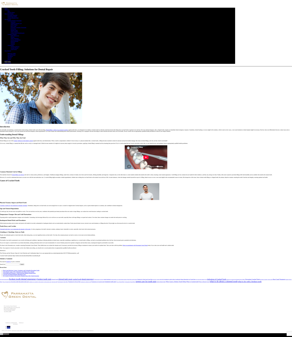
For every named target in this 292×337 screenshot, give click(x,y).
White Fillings (14, 24)
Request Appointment (11, 318)
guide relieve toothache (174, 279)
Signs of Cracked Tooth (7, 281)
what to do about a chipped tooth (224, 281)
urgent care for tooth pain (146, 281)
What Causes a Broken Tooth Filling (176, 281)
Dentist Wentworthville (30, 330)
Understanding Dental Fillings (130, 281)
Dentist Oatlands (17, 330)
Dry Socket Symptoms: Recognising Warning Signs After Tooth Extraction (21, 276)
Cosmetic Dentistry (12, 34)
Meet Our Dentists (9, 13)
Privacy (21, 322)
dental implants (107, 279)
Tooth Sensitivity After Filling (63, 281)
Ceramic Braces (14, 48)
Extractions (13, 29)
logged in (8, 261)
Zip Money (10, 56)
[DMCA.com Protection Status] (4, 334)
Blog (9, 11)
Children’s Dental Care (16, 23)
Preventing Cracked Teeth (252, 279)
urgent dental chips (161, 281)
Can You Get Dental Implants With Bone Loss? (14, 274)
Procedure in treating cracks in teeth (266, 279)
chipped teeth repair (65, 279)
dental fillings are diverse (18, 174)
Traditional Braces (15, 46)
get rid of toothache (164, 279)
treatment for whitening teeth (86, 281)
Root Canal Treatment (279, 279)
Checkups (13, 22)
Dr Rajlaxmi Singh (12, 16)
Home (6, 8)
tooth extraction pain (47, 281)
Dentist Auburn (43, 330)
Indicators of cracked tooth (231, 279)
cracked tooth (77, 279)
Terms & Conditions (11, 322)
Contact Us (7, 60)
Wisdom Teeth (14, 30)
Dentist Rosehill (54, 330)
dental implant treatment (122, 279)
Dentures (13, 42)
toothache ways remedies (33, 281)
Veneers (12, 37)
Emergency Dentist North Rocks (69, 330)
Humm (9, 59)
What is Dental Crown (204, 281)
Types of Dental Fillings (120, 281)
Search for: (2, 264)
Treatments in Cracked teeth (98, 281)
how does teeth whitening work (201, 279)
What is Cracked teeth (192, 281)
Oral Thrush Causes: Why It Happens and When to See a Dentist (18, 271)
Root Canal (13, 26)
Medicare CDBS (12, 53)
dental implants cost (114, 279)
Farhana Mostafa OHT (13, 18)
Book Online (8, 61)
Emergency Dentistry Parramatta (18, 27)
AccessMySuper (12, 55)
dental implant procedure (98, 279)
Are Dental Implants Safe (4, 279)
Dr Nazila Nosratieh (12, 15)
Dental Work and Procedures (132, 279)
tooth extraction (41, 281)
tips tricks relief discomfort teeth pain (20, 281)
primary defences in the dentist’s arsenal (23, 140)
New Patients (8, 50)
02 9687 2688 (7, 311)
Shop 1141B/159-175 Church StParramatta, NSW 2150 (12, 308)
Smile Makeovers (15, 35)
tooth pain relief (54, 281)
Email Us (7, 320)
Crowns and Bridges (16, 39)
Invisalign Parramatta (86, 330)
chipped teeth (55, 279)
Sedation (13, 44)
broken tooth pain (44, 279)
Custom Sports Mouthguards (17, 33)
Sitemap (15, 324)
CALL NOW (8, 63)
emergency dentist (156, 279)
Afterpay (10, 57)
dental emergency (88, 279)
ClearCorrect (14, 49)
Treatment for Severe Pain (74, 281)
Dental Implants (14, 41)
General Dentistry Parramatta (15, 20)
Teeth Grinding (14, 31)
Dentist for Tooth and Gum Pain (145, 279)
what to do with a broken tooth (250, 281)
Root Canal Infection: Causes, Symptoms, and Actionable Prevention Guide (21, 270)
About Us (7, 9)
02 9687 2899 (11, 310)
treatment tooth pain (110, 281)
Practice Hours (11, 12)
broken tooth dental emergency (23, 279)
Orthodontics (11, 45)
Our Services (8, 19)
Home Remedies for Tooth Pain (188, 279)
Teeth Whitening (15, 38)
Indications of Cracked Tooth (216, 279)
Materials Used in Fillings (240, 279)
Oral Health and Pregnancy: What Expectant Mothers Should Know (19, 273)
